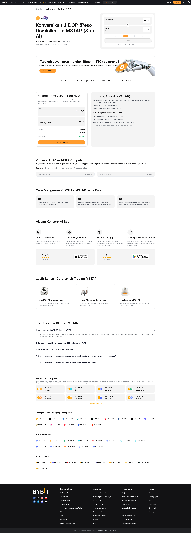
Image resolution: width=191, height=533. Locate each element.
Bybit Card (152, 508)
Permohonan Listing (99, 512)
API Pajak (96, 519)
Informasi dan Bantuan (129, 500)
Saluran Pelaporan (66, 512)
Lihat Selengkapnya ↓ (95, 403)
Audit (94, 523)
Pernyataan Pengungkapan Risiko (71, 508)
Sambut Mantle (64, 497)
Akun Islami (63, 519)
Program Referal (98, 504)
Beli (40, 108)
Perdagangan (153, 497)
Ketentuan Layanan (102, 530)
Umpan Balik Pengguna (129, 508)
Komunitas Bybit (65, 500)
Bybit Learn (125, 512)
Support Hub (126, 504)
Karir (61, 515)
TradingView (153, 512)
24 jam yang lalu (51, 168)
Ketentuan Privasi (113, 530)
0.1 (119, 36)
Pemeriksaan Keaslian (129, 523)
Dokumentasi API (127, 519)
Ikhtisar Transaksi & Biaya (68, 523)
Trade (151, 493)
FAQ (123, 493)
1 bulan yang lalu (66, 168)
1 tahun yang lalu (80, 168)
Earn (150, 500)
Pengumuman (64, 504)
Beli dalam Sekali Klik (99, 493)
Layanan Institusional (99, 508)
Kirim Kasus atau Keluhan (130, 497)
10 (138, 36)
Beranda (39, 9)
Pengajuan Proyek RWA (100, 515)
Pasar (22, 2)
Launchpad (152, 504)
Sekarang (39, 168)
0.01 (113, 36)
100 (145, 36)
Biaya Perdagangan (128, 515)
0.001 (106, 36)
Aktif (40, 119)
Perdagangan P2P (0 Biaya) (102, 497)
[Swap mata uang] (128, 25)
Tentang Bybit (64, 493)
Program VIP (97, 500)
